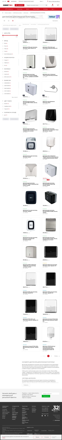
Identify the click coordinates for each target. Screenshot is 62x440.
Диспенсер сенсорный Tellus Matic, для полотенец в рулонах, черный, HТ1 (30, 347)
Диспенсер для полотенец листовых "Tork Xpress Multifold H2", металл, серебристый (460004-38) (30, 76)
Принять (37, 437)
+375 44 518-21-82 (45, 409)
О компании (4, 409)
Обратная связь (15, 412)
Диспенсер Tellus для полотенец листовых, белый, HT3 (30, 292)
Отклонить (46, 437)
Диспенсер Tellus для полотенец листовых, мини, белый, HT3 (30, 48)
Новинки (23, 410)
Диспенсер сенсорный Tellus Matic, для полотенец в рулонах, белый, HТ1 (50, 320)
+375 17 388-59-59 (45, 408)
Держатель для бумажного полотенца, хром (49, 102)
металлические (26, 24)
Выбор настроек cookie (25, 423)
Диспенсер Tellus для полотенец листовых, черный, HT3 (50, 292)
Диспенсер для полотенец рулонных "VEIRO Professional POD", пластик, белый (31, 184)
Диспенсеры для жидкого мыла (9, 25)
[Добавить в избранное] (23, 28)
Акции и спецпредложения (25, 408)
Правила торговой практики (25, 420)
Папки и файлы (36, 9)
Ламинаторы (19, 9)
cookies (3, 437)
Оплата (13, 409)
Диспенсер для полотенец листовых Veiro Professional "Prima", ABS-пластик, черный (51, 129)
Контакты (34, 408)
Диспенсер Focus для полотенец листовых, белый (30, 156)
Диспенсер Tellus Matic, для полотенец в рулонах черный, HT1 (30, 320)
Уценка (23, 415)
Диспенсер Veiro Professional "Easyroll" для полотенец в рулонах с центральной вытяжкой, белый (50, 157)
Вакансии (33, 411)
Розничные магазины (34, 410)
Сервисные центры (5, 412)
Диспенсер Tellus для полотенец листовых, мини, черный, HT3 (50, 265)
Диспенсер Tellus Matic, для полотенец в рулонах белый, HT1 (50, 48)
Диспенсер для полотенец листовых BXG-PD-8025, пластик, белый (30, 102)
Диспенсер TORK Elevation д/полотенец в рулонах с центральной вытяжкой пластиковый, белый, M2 (49, 348)
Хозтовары (45, 9)
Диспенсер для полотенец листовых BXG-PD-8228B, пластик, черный (50, 211)
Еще (52, 9)
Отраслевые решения (24, 412)
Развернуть (26, 385)
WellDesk (13, 419)
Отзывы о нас (4, 410)
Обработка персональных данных (25, 418)
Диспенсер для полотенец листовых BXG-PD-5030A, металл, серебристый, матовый (50, 238)
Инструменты (10, 9)
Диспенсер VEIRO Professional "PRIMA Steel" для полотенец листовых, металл (29, 265)
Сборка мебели (5, 413)
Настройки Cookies (54, 437)
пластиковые (33, 24)
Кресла (27, 9)
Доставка (14, 408)
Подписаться (46, 396)
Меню (41, 1)
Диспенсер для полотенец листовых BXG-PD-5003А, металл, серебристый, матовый (30, 129)
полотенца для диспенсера (43, 24)
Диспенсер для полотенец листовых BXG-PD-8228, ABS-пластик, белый (49, 184)
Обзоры (3, 416)
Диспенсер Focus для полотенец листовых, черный (30, 211)
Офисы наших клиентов (14, 414)
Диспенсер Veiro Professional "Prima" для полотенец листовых (50, 75)
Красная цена (24, 414)
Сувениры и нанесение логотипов (14, 417)
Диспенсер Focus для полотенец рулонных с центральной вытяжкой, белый (30, 238)
